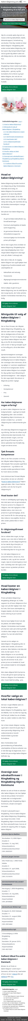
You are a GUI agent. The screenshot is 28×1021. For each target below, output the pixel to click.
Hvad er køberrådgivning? (11, 482)
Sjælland (4, 977)
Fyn (12, 977)
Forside (3, 1019)
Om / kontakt (9, 1019)
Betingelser (24, 1019)
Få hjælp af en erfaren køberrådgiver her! (14, 23)
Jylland (14, 974)
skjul (20, 121)
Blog (14, 1019)
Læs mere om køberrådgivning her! (14, 19)
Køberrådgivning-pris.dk (11, 2)
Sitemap (18, 1019)
